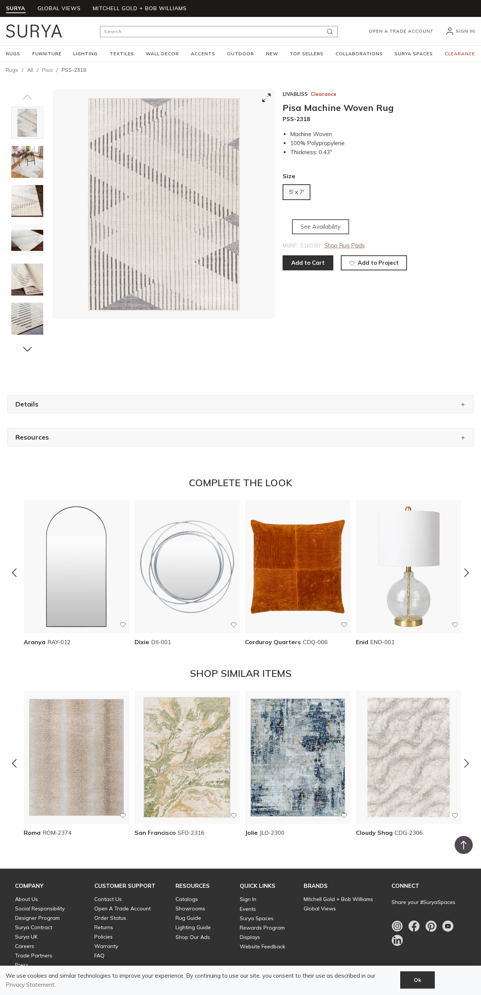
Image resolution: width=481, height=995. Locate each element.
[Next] (466, 572)
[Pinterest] (431, 926)
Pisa (47, 70)
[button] (13, 54)
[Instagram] (397, 926)
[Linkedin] (397, 940)
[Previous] (14, 572)
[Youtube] (448, 926)
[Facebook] (414, 926)
